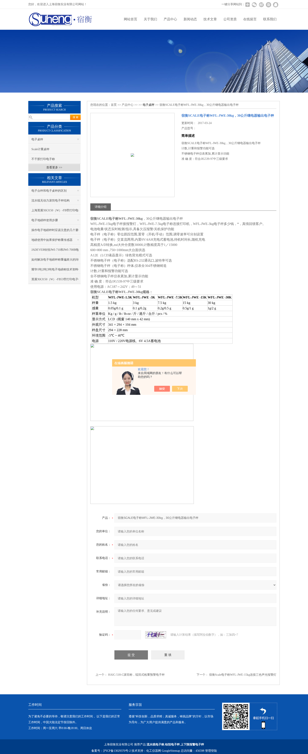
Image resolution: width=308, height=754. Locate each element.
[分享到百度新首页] (268, 4)
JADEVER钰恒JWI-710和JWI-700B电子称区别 (55, 251)
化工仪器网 (153, 750)
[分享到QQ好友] (275, 4)
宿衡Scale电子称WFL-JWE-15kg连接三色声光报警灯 (242, 674)
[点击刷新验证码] (155, 634)
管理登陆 (211, 750)
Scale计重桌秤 (40, 149)
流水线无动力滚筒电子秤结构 (50, 200)
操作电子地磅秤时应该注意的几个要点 (54, 232)
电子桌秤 (37, 139)
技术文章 (210, 19)
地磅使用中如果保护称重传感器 (51, 239)
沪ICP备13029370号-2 (117, 750)
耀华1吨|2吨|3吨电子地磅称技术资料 (54, 269)
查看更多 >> (54, 167)
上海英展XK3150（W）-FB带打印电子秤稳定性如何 (54, 212)
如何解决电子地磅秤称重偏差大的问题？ (54, 261)
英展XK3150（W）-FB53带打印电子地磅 (54, 281)
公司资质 (230, 19)
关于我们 (150, 19)
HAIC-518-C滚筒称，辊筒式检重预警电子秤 (136, 674)
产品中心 (170, 19)
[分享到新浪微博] (261, 4)
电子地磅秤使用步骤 (44, 220)
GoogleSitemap (171, 750)
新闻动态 (190, 19)
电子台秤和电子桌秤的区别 (49, 190)
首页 (114, 104)
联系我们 (270, 19)
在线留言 (250, 19)
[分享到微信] (254, 4)
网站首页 (130, 19)
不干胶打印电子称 (43, 159)
